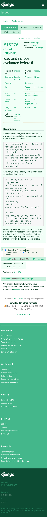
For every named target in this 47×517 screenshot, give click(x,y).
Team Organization (9, 342)
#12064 (17, 272)
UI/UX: (27, 108)
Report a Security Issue (10, 379)
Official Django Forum (9, 407)
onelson (17, 71)
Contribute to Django (9, 373)
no (15, 93)
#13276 (10, 44)
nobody (37, 71)
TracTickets (18, 299)
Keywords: (29, 83)
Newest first (24, 250)
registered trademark (21, 511)
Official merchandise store (11, 458)
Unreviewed (38, 87)
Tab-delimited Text (23, 309)
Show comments (15, 252)
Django (7, 4)
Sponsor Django (7, 451)
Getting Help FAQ (8, 400)
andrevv (7, 502)
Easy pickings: (8, 109)
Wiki (6, 32)
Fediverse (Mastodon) (10, 431)
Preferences (17, 21)
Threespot (7, 495)
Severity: (8, 83)
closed (7, 49)
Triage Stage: (27, 88)
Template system (17, 78)
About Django (6, 336)
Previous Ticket (23, 38)
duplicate (11, 53)
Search (16, 32)
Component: (10, 77)
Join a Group (6, 369)
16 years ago (34, 43)
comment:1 (6, 259)
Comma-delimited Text (32, 306)
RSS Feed (11, 306)
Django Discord (7, 403)
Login (5, 21)
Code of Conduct (8, 349)
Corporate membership (10, 455)
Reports (24, 27)
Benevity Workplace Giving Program (15, 461)
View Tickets (10, 27)
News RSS (5, 434)
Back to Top (24, 314)
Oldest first (12, 250)
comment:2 (6, 279)
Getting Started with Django (12, 339)
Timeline (37, 27)
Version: (28, 77)
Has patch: (7, 94)
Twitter (4, 427)
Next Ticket (37, 38)
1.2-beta (37, 77)
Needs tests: (7, 101)
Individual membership (10, 382)
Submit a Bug (6, 376)
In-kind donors (9, 484)
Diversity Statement (9, 352)
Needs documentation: (31, 94)
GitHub (4, 424)
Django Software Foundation (12, 345)
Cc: (6, 87)
